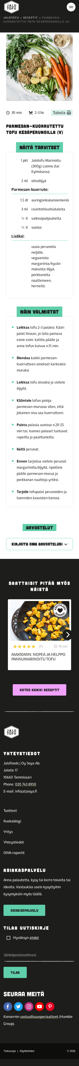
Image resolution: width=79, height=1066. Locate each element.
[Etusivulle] (12, 7)
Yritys (8, 832)
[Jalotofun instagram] (29, 1006)
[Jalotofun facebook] (8, 1006)
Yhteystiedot (14, 842)
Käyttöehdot (27, 1051)
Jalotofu (11, 17)
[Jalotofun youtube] (39, 1006)
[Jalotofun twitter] (18, 1006)
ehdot (34, 938)
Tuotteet (10, 811)
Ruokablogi (12, 821)
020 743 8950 (25, 784)
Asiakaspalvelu (24, 910)
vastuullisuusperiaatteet (39, 1017)
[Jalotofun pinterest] (50, 1006)
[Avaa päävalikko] (71, 7)
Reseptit (30, 17)
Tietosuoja (10, 1051)
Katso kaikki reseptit (39, 690)
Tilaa (15, 972)
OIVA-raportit (14, 853)
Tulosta (59, 112)
